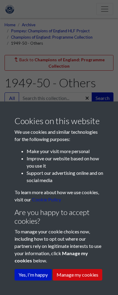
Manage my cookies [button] (77, 274)
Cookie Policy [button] (46, 199)
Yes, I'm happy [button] (33, 274)
